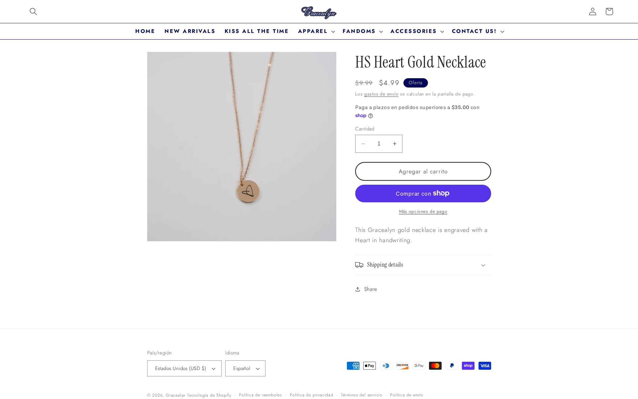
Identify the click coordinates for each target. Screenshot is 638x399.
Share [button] (370, 289)
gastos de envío (381, 94)
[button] (33, 11)
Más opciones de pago (423, 211)
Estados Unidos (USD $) (180, 368)
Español (241, 368)
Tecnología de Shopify (209, 395)
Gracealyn (175, 395)
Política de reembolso (260, 395)
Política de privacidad (311, 395)
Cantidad (364, 128)
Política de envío (406, 395)
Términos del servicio (361, 395)
